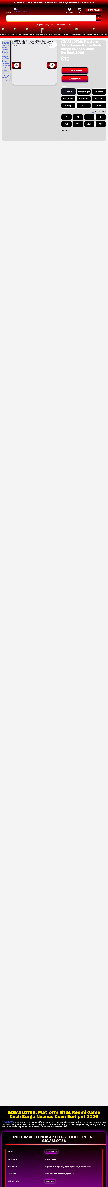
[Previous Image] (16, 65)
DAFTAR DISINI (75, 70)
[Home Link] (21, 10)
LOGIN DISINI (75, 79)
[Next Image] (52, 65)
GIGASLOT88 (8, 1122)
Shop (8, 12)
